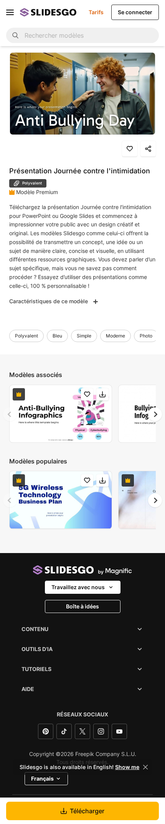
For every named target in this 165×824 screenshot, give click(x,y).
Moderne (115, 336)
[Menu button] (10, 12)
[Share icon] (148, 148)
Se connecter (135, 12)
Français (42, 778)
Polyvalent (26, 336)
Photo (146, 336)
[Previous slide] (10, 414)
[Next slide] (155, 414)
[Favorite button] (129, 148)
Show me (127, 767)
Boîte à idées (82, 606)
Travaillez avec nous (78, 587)
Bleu (57, 336)
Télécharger (87, 811)
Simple (84, 336)
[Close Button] (145, 767)
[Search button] (15, 35)
